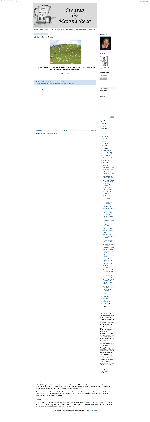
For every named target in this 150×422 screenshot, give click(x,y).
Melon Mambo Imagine (107, 192)
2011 (102, 306)
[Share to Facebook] (61, 81)
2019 (103, 131)
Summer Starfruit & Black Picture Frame (108, 251)
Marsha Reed (67, 83)
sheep (73, 83)
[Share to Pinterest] (63, 81)
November (106, 153)
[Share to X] (60, 81)
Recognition (69, 29)
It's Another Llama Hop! (108, 221)
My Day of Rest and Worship (107, 188)
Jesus (58, 83)
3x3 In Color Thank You (107, 225)
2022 (103, 124)
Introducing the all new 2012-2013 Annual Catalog (108, 288)
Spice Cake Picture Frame (108, 255)
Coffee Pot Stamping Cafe (46, 83)
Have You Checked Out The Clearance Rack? (108, 245)
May (104, 294)
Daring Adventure (108, 208)
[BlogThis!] (58, 81)
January (105, 303)
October (105, 155)
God (55, 83)
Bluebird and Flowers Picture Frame (108, 236)
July (104, 162)
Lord (62, 83)
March (105, 298)
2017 (102, 136)
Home (36, 29)
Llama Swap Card (108, 167)
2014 (103, 143)
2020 (103, 129)
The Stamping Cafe (81, 29)
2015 (102, 141)
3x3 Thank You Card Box (107, 203)
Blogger (93, 410)
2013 (103, 146)
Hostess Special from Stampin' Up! (108, 271)
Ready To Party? (108, 228)
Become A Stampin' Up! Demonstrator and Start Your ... (108, 261)
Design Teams (44, 29)
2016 (103, 138)
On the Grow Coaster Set (107, 266)
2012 (103, 148)
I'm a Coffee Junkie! (106, 199)
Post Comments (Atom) (50, 133)
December (106, 150)
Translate (106, 92)
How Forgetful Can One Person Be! (108, 180)
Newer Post (38, 130)
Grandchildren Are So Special (108, 176)
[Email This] (57, 81)
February (106, 301)
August (105, 160)
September (106, 158)
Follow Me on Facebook (57, 29)
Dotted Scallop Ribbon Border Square (108, 216)
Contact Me (92, 29)
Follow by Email (104, 72)
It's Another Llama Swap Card (108, 170)
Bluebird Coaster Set (108, 231)
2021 (103, 126)
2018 (103, 134)
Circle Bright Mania (107, 184)
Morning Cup (107, 206)
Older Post (92, 130)
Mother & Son (107, 196)
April (105, 296)
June (104, 165)
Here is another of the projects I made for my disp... (108, 281)
